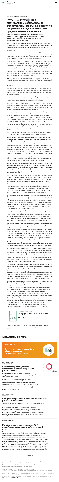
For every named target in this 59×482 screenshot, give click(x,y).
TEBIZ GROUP (5, 395)
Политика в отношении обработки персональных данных (17, 464)
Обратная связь (20, 461)
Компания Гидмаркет (7, 363)
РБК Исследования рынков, (14, 16)
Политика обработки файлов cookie (29, 463)
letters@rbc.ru (15, 477)
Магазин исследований (10, 2)
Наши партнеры (30, 461)
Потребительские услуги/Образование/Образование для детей (31, 325)
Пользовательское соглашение (10, 463)
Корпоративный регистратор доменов (12, 466)
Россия (8, 328)
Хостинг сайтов (28, 466)
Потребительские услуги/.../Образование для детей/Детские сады (25, 327)
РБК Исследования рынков (25, 311)
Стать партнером (40, 461)
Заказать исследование (8, 461)
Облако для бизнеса (39, 464)
